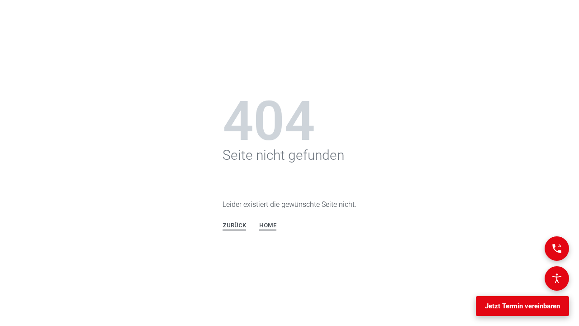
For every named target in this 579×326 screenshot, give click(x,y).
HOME (267, 225)
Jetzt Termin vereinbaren (522, 306)
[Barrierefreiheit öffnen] (557, 278)
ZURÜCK (234, 225)
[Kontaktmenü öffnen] (557, 248)
